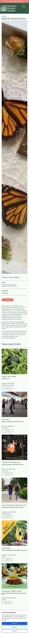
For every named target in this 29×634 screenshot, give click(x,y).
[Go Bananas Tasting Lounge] (14, 576)
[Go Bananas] (14, 533)
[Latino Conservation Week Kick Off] (14, 490)
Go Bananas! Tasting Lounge (11, 591)
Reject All (14, 631)
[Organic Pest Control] (14, 361)
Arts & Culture (5, 293)
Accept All (14, 623)
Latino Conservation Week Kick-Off (14, 505)
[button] (27, 11)
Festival (4, 556)
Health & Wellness (6, 513)
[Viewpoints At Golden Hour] (14, 447)
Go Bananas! (6, 548)
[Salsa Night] (14, 404)
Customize (14, 627)
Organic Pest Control (9, 376)
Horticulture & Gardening (8, 385)
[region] (14, 622)
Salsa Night (6, 419)
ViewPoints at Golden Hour (11, 462)
